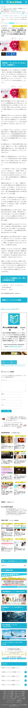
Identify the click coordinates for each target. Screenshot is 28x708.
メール (3, 399)
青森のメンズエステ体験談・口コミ (11, 676)
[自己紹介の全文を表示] (22, 347)
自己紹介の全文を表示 (15, 346)
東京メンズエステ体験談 (20, 691)
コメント (3, 380)
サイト (2, 405)
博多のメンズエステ (6, 365)
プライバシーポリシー (10, 702)
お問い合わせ (19, 702)
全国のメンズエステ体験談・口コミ (11, 667)
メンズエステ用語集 (21, 698)
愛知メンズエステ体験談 (20, 693)
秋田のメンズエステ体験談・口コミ (11, 680)
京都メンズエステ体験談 (19, 695)
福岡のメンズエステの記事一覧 (9, 309)
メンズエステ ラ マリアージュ (18, 365)
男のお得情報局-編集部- (7, 506)
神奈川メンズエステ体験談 (8, 693)
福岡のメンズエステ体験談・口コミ (9, 363)
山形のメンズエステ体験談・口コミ (11, 684)
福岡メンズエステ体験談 (8, 696)
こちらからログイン (15, 11)
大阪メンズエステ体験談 (8, 695)
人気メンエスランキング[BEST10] (9, 698)
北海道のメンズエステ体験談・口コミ (11, 672)
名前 (2, 393)
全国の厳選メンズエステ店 (19, 696)
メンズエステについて (11, 700)
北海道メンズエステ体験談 (8, 691)
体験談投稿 (19, 700)
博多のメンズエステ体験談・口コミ (9, 361)
